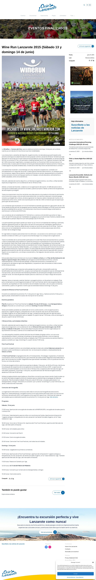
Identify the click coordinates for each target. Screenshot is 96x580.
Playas (54, 15)
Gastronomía (44, 15)
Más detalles (54, 397)
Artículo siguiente (55, 479)
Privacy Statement (79, 577)
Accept (75, 574)
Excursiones (33, 15)
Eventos (23, 15)
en (87, 5)
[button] (93, 562)
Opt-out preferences (71, 577)
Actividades (63, 15)
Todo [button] (71, 15)
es (90, 5)
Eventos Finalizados (48, 28)
